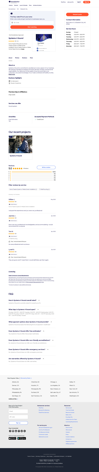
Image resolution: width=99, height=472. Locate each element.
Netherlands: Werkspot (59, 456)
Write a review (46, 167)
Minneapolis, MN (36, 389)
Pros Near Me (69, 417)
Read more (12, 74)
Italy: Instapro (50, 456)
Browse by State (25, 378)
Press (67, 434)
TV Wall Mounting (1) (44, 189)
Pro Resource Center (44, 432)
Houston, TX (34, 385)
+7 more (22, 49)
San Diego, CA (16, 396)
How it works (69, 427)
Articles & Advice (37, 5)
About (10, 58)
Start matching (32, 27)
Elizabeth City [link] (23, 9)
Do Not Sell (50, 460)
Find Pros (41, 408)
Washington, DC (74, 396)
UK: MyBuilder (69, 456)
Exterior (16, 5)
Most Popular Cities (13, 378)
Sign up (18, 423)
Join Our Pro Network (44, 430)
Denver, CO (15, 385)
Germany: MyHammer (41, 456)
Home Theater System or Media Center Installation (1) (23, 189)
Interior (11, 5)
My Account (69, 408)
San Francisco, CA (36, 396)
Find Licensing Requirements (33, 282)
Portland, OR (35, 392)
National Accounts (43, 436)
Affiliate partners (70, 443)
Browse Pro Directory (44, 410)
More (30, 5)
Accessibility (57, 460)
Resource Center (70, 412)
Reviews (24, 58)
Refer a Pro (68, 414)
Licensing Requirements (72, 421)
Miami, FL (72, 385)
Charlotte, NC (35, 382)
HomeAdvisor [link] (12, 9)
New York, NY (73, 389)
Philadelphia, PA (17, 392)
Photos (17, 58)
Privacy (41, 460)
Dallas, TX (72, 382)
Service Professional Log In (45, 427)
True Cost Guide (70, 410)
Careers (68, 432)
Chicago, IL (53, 382)
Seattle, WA (53, 396)
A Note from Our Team (71, 419)
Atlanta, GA (15, 382)
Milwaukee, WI (16, 389)
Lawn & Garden (24, 5)
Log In (79, 2)
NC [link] (18, 9)
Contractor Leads (43, 434)
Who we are (69, 430)
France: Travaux (30, 456)
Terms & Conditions (58, 463)
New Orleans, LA (55, 389)
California (45, 460)
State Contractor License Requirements (19, 275)
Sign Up (87, 2)
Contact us (68, 439)
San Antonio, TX (74, 392)
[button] (20, 147)
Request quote (77, 14)
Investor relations (70, 436)
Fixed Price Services (44, 412)
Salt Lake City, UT (55, 392)
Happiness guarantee (71, 441)
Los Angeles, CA (55, 385)
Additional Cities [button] (13, 399)
